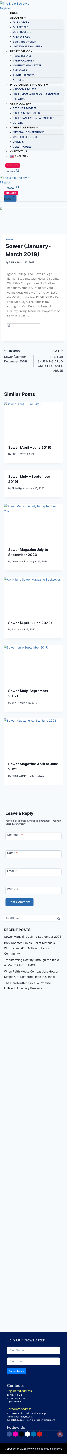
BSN (11, 262)
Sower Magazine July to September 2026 (32, 936)
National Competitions (28, 132)
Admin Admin (19, 561)
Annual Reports (24, 75)
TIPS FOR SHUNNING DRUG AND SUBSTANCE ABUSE (50, 360)
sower (9, 239)
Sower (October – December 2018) (16, 356)
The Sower (20, 70)
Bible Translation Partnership (33, 117)
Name (12, 853)
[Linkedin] (33, 1434)
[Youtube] (39, 1434)
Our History (21, 22)
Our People (20, 27)
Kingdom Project (24, 89)
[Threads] (27, 1434)
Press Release (22, 55)
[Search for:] (33, 918)
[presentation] (33, 421)
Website (12, 889)
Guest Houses (22, 146)
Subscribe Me (16, 1371)
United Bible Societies (27, 46)
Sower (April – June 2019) (29, 447)
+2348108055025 (15, 1419)
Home (14, 13)
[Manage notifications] (60, 1434)
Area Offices (21, 36)
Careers (18, 141)
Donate (18, 122)
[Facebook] (9, 1434)
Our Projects (22, 31)
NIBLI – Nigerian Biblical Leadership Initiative (36, 96)
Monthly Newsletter (27, 65)
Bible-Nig (17, 488)
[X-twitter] (21, 1434)
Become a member (24, 108)
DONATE (12, 165)
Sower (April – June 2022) (30, 623)
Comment (15, 834)
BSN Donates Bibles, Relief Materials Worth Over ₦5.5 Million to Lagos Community (29, 948)
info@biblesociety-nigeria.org (40, 1419)
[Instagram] (15, 1434)
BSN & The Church (24, 41)
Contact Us (18, 151)
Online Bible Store (25, 136)
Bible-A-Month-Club (26, 113)
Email (12, 871)
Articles (18, 79)
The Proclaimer (23, 60)
